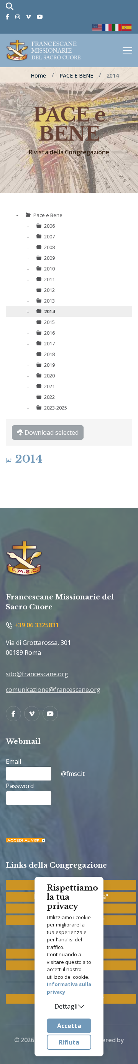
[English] (97, 27)
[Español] (127, 27)
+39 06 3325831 (36, 625)
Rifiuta (69, 1042)
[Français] (107, 27)
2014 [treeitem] (49, 311)
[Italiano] (117, 27)
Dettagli (65, 1006)
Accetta (69, 1026)
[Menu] (127, 50)
